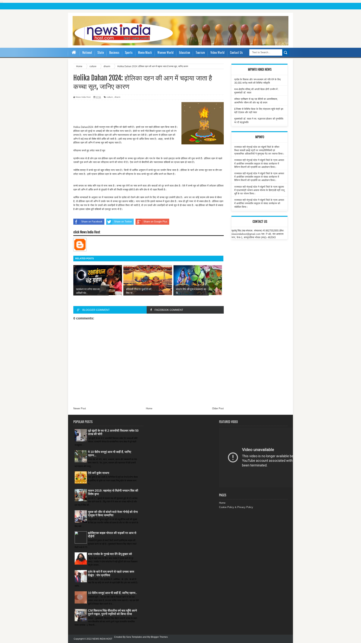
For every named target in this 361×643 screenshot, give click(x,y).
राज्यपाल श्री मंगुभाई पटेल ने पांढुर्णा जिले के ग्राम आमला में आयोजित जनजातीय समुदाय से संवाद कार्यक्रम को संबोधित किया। (259, 203)
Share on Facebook (91, 221)
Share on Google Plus (155, 221)
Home (149, 408)
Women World (165, 52)
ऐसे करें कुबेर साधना (98, 473)
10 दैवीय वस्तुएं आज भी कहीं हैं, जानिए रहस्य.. (112, 592)
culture (110, 97)
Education (184, 52)
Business (114, 52)
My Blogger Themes (157, 637)
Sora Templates (134, 637)
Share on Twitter (123, 221)
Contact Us (236, 52)
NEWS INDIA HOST (102, 639)
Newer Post (79, 408)
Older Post (218, 408)
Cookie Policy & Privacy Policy (236, 507)
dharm (117, 97)
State (100, 52)
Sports (129, 52)
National (87, 52)
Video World (217, 52)
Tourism (200, 52)
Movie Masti (145, 52)
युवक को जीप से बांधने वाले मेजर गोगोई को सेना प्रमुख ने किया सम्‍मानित (113, 513)
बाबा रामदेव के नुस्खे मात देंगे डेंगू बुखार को (110, 554)
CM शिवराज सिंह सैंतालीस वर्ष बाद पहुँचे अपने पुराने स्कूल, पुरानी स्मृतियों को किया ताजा (112, 612)
